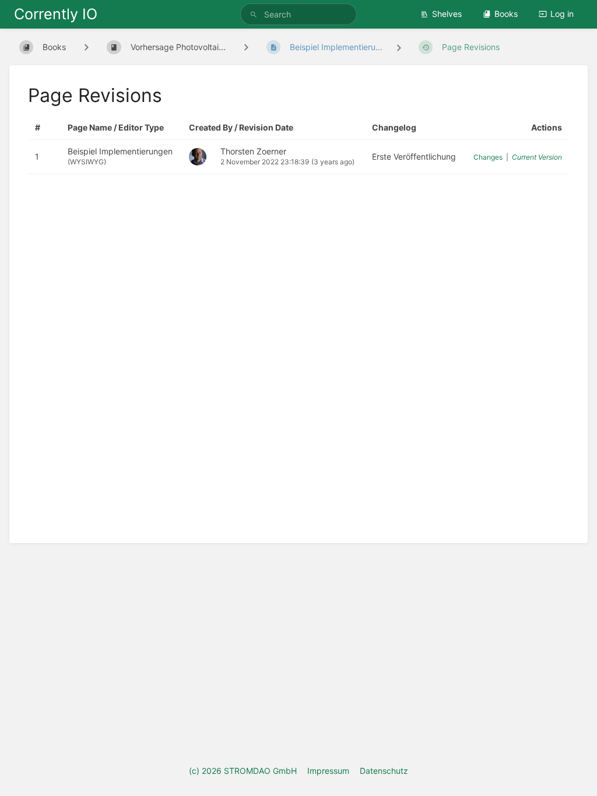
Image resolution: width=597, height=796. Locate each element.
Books (506, 14)
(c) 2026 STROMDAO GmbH (243, 771)
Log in (562, 14)
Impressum (328, 771)
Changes (488, 157)
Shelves (447, 14)
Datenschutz (384, 771)
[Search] (255, 14)
